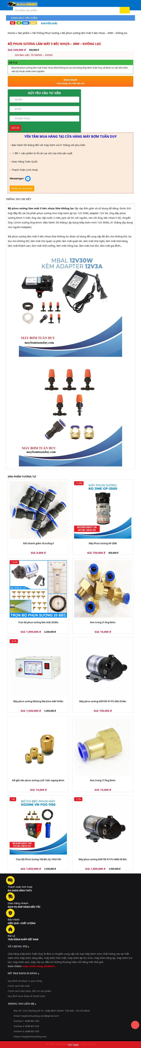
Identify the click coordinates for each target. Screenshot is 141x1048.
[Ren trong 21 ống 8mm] (102, 589)
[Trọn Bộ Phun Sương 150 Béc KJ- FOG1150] (38, 826)
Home (11, 33)
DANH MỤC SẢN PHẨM (24, 17)
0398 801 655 (32, 1026)
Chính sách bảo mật (19, 985)
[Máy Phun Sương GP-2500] (102, 510)
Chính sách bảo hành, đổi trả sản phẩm (29, 991)
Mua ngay (70, 81)
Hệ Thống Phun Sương (45, 33)
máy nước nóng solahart (39, 966)
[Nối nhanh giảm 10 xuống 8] (38, 510)
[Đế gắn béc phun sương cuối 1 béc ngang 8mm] (38, 747)
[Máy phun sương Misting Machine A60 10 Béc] (38, 668)
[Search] (125, 10)
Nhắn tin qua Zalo (22, 188)
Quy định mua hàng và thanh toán (26, 996)
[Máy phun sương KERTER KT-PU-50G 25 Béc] (102, 668)
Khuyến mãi (49, 23)
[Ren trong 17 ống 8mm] (102, 747)
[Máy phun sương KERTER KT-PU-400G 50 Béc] (102, 826)
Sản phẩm (24, 33)
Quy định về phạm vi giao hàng (25, 980)
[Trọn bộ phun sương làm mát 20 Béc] (38, 589)
